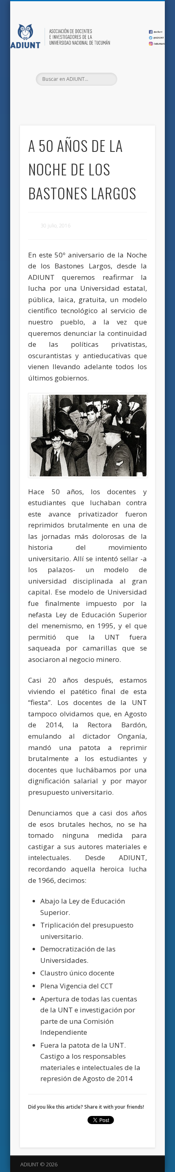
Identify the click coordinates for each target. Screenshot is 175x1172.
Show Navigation (135, 72)
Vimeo (102, 99)
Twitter (86, 99)
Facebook (69, 99)
